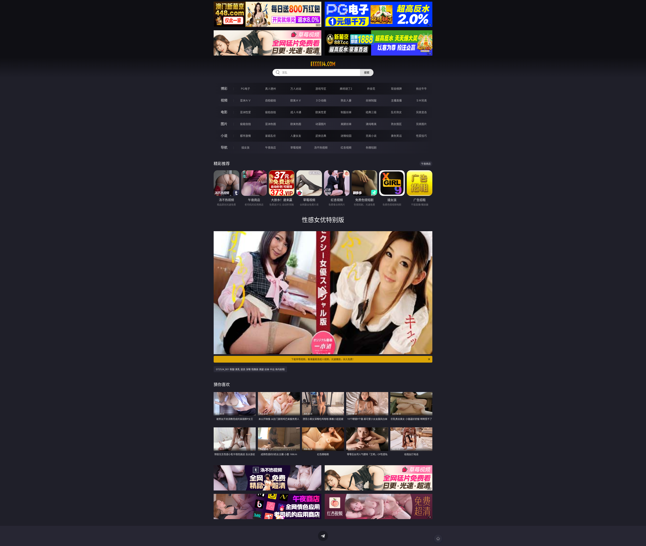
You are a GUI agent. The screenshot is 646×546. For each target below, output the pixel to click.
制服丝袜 (346, 112)
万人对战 (295, 89)
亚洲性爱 (245, 112)
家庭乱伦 (270, 136)
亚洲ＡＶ (245, 100)
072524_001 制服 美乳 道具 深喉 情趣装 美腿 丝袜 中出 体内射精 (250, 369)
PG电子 (245, 89)
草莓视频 (295, 147)
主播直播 (396, 100)
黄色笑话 (396, 136)
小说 (224, 135)
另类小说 (371, 136)
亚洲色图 (270, 124)
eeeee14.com (323, 64)
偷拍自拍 (270, 112)
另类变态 (421, 112)
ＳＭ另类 (421, 100)
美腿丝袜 (346, 124)
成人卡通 (295, 112)
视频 (224, 100)
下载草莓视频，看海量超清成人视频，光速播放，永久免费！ (323, 359)
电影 (224, 112)
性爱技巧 (421, 136)
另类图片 (421, 124)
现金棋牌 (396, 89)
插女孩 (245, 147)
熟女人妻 (346, 100)
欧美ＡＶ (295, 100)
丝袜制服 (371, 100)
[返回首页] (438, 539)
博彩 (224, 88)
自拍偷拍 (270, 100)
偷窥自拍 (245, 124)
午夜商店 (270, 147)
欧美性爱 (320, 112)
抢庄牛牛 (421, 89)
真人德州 (270, 89)
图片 (224, 124)
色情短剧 (371, 147)
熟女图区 (396, 124)
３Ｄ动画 (320, 100)
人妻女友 (295, 136)
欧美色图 (295, 124)
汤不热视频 (321, 147)
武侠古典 (320, 136)
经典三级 (371, 112)
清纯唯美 (371, 124)
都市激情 (245, 136)
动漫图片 (320, 124)
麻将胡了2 (346, 89)
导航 (224, 147)
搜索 (366, 72)
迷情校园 (346, 136)
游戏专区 (320, 89)
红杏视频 (346, 147)
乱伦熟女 (396, 112)
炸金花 (371, 89)
